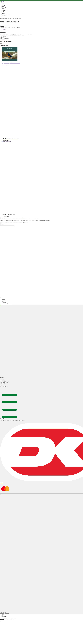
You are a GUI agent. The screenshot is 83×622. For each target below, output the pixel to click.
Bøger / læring (10, 18)
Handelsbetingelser (5, 10)
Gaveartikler (4, 7)
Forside (3, 3)
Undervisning (5, 18)
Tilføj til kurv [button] (7, 140)
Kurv (3, 12)
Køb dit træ (3, 5)
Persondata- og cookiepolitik (6, 14)
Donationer (3, 4)
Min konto (3, 13)
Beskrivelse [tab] (3, 29)
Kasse (3, 11)
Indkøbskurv (4, 616)
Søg (2, 615)
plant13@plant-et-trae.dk (5, 382)
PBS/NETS (22, 420)
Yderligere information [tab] (5, 30)
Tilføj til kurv (2, 26)
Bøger (3, 6)
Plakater (3, 8)
